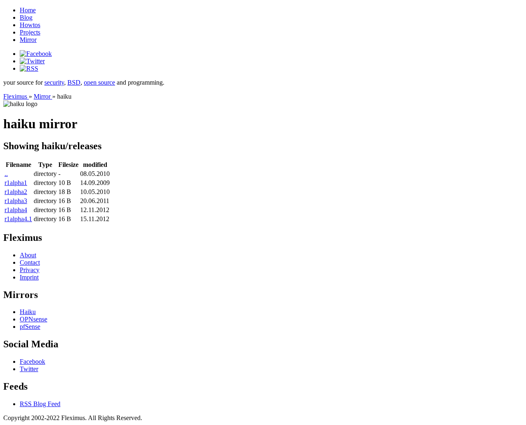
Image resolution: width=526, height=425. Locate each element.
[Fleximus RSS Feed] (29, 68)
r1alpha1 (16, 182)
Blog (26, 17)
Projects (30, 32)
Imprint (29, 277)
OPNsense (33, 319)
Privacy (29, 269)
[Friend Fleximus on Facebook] (36, 53)
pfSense (30, 326)
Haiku (28, 311)
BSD (74, 82)
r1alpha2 (16, 191)
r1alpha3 (16, 200)
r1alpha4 (16, 209)
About (28, 255)
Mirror (28, 39)
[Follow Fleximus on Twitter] (32, 61)
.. (6, 173)
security (54, 82)
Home (28, 10)
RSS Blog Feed (40, 403)
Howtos (30, 24)
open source (99, 82)
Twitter (29, 368)
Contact (30, 262)
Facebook (32, 361)
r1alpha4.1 (18, 218)
